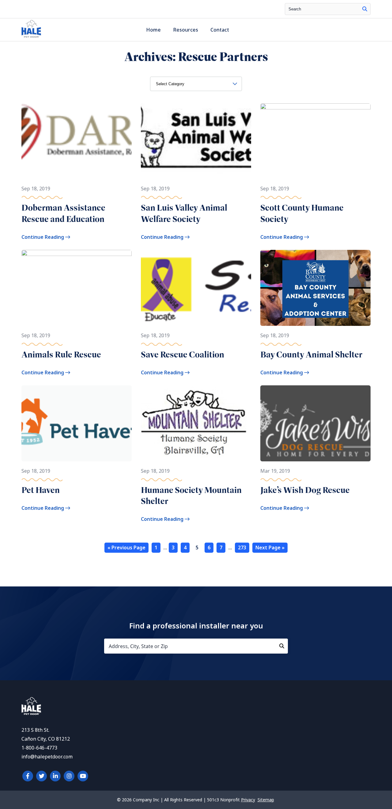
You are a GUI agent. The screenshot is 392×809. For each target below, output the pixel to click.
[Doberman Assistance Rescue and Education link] (76, 141)
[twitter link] (41, 776)
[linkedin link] (55, 776)
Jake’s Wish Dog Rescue (305, 490)
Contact (219, 29)
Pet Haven (40, 490)
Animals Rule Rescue (61, 354)
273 (242, 547)
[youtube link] (82, 776)
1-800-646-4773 (39, 747)
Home (153, 29)
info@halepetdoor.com (47, 756)
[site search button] (364, 9)
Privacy (248, 800)
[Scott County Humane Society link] (315, 141)
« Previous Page (126, 547)
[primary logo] (31, 37)
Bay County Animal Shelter (311, 354)
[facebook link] (27, 776)
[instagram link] (69, 776)
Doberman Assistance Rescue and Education (63, 213)
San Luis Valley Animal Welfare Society (184, 213)
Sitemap (266, 800)
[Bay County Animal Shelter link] (315, 288)
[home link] (31, 713)
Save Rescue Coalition (182, 354)
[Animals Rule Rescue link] (76, 288)
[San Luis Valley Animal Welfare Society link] (196, 141)
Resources (185, 29)
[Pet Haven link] (76, 423)
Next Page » (270, 547)
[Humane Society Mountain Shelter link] (196, 423)
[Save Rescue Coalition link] (196, 288)
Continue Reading (43, 237)
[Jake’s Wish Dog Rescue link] (315, 423)
